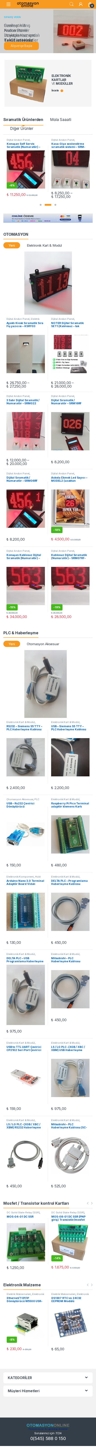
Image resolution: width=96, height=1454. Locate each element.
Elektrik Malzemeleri (19, 1294)
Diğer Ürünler (21, 128)
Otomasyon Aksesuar (43, 644)
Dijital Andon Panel (18, 139)
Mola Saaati (60, 119)
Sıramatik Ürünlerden (23, 119)
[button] (41, 205)
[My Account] (80, 4)
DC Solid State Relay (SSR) (23, 1212)
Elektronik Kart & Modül (44, 245)
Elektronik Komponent (20, 876)
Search (71, 4)
